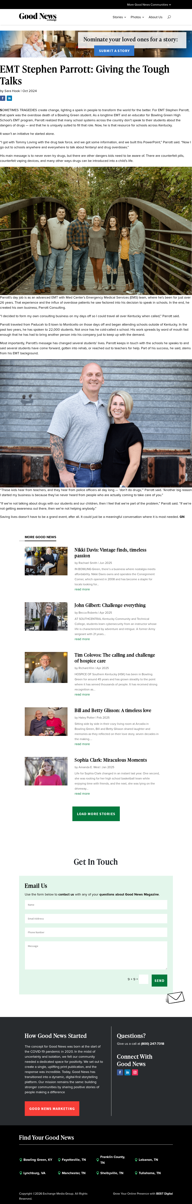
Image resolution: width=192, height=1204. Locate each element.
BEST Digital (164, 1193)
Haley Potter (87, 717)
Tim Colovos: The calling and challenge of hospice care (115, 658)
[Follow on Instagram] (135, 1072)
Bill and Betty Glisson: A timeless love (113, 710)
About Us (155, 17)
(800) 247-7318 (152, 1043)
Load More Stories (96, 813)
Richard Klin (86, 668)
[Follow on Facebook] (2, 98)
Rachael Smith (88, 563)
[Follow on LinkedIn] (9, 98)
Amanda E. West (89, 767)
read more (82, 589)
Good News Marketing (52, 1108)
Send (159, 980)
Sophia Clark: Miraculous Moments (111, 760)
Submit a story (114, 50)
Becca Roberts (88, 612)
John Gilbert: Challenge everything (110, 605)
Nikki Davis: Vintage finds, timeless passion (110, 553)
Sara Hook (12, 90)
